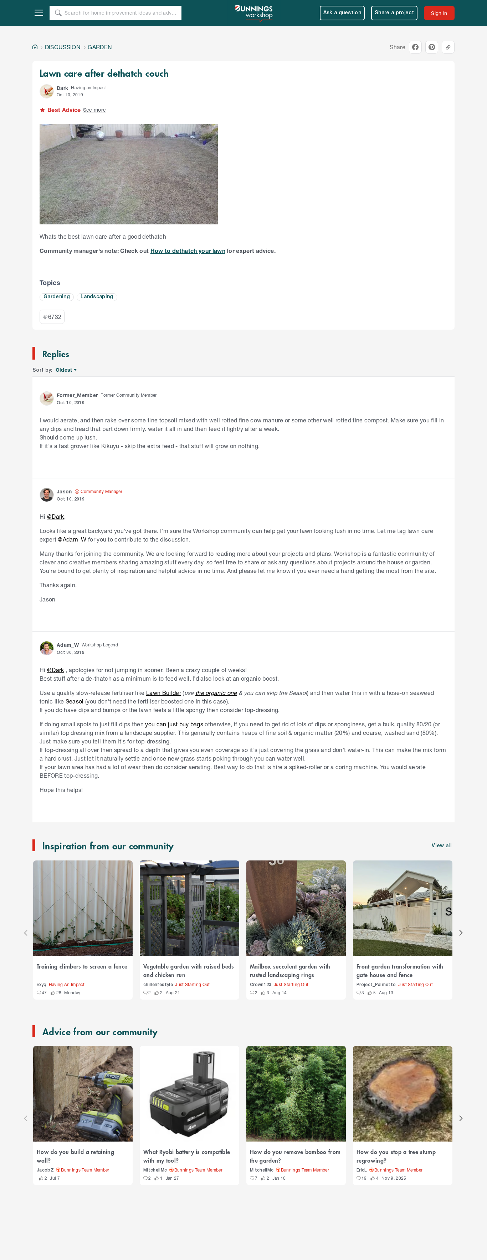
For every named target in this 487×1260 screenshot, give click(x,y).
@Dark (55, 516)
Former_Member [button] (77, 395)
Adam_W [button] (68, 645)
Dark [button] (62, 88)
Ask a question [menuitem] (342, 13)
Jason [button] (64, 491)
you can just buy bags (174, 724)
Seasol (75, 701)
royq (41, 985)
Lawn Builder (163, 692)
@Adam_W (72, 539)
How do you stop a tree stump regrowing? (396, 1155)
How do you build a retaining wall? (75, 1155)
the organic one (216, 692)
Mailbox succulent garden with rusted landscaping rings (290, 970)
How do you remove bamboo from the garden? (295, 1155)
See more (94, 110)
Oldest (64, 370)
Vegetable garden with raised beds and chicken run (188, 970)
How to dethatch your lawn (187, 250)
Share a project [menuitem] (394, 13)
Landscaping (97, 297)
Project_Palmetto (376, 985)
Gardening (56, 297)
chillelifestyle (158, 985)
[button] (47, 91)
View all (442, 846)
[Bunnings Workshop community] (254, 12)
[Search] (58, 13)
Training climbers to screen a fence (82, 966)
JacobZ (45, 1170)
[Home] (34, 47)
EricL (362, 1170)
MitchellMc (155, 1170)
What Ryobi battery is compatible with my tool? (186, 1155)
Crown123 (261, 985)
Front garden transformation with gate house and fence (400, 970)
